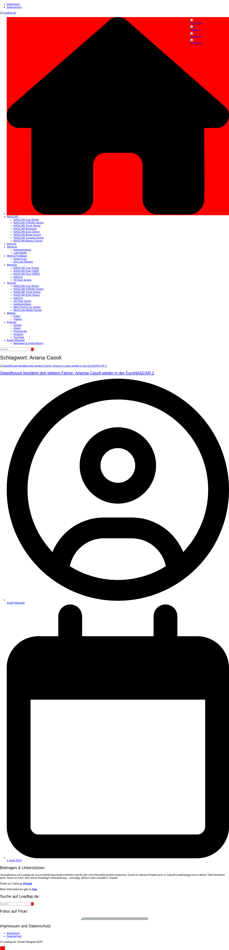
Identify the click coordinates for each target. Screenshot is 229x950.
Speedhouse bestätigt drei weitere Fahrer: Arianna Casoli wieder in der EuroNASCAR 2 (77, 373)
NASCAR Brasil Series (27, 234)
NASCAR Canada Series (28, 237)
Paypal (27, 883)
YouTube (18, 337)
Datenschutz (14, 7)
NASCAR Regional (25, 228)
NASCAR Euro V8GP (26, 270)
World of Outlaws (17, 255)
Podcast (11, 322)
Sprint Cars (20, 258)
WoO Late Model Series (27, 310)
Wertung (12, 264)
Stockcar (12, 246)
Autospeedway (22, 249)
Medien (11, 313)
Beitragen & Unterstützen (28, 343)
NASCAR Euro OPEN (26, 274)
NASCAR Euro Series (26, 231)
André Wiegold (15, 340)
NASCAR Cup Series (26, 219)
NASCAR (12, 216)
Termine (11, 283)
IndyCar (11, 243)
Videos (17, 319)
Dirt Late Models (23, 261)
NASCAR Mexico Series (28, 240)
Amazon (18, 334)
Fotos (16, 316)
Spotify (17, 325)
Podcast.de (20, 331)
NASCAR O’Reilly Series (28, 222)
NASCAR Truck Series (27, 225)
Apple (16, 328)
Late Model (20, 252)
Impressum (13, 4)
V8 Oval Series (22, 280)
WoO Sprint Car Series (27, 307)
